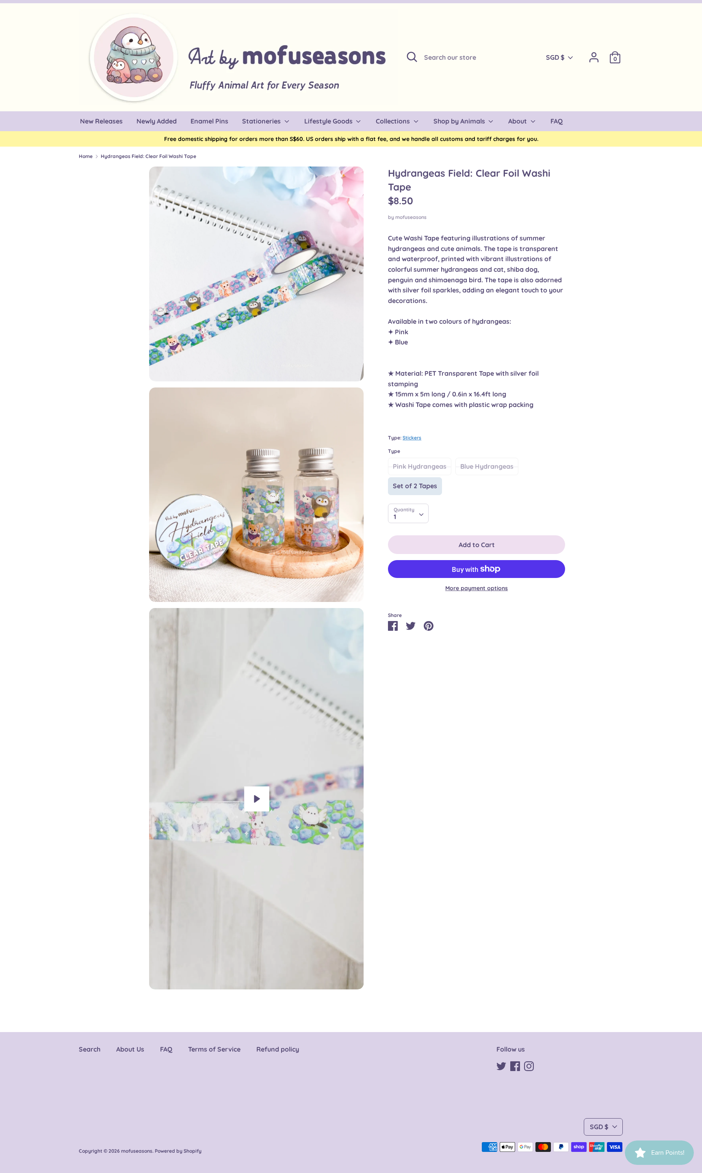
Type (394, 451)
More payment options (476, 588)
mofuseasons (411, 217)
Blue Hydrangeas (487, 466)
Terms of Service (214, 1049)
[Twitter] (501, 1065)
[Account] (594, 54)
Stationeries (262, 121)
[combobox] (408, 513)
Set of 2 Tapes (415, 486)
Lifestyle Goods (329, 121)
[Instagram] (529, 1065)
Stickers (412, 438)
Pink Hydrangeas (419, 466)
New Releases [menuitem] (101, 121)
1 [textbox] (395, 517)
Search (89, 1049)
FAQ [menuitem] (556, 121)
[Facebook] (515, 1065)
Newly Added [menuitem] (156, 121)
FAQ (166, 1049)
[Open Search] (412, 57)
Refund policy (277, 1049)
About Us (130, 1049)
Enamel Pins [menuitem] (209, 121)
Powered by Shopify (178, 1151)
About (518, 121)
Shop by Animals (460, 121)
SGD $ (555, 57)
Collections (394, 121)
